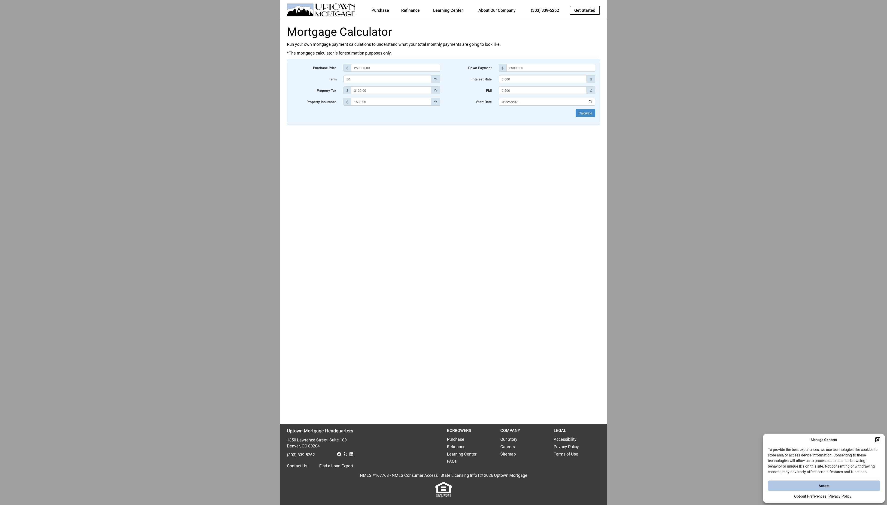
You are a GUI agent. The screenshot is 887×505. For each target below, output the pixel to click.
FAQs (452, 461)
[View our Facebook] (339, 454)
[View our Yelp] (346, 454)
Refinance (410, 10)
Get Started (584, 10)
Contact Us (297, 465)
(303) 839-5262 (545, 10)
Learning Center (448, 10)
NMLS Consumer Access (415, 475)
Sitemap (508, 454)
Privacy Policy (840, 496)
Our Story (508, 439)
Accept (824, 486)
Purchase (380, 10)
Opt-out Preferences (810, 496)
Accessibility (565, 439)
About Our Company (497, 10)
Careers (507, 446)
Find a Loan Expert (336, 465)
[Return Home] (319, 11)
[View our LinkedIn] (351, 454)
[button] (877, 440)
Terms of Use (566, 454)
